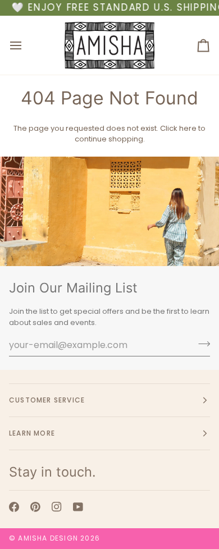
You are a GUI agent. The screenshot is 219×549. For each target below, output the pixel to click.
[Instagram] (57, 507)
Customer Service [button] (47, 400)
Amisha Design (48, 538)
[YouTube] (78, 507)
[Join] (200, 344)
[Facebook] (14, 507)
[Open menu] (26, 45)
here (188, 128)
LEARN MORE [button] (32, 433)
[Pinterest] (35, 507)
